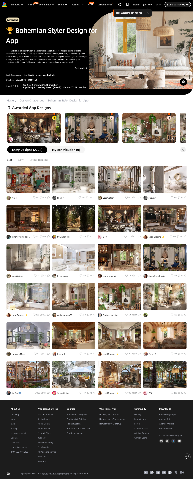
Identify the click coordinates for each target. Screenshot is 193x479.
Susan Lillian (63, 393)
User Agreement (18, 433)
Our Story (15, 414)
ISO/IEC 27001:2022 (19, 451)
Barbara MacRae (136, 139)
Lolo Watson (108, 197)
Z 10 (16, 139)
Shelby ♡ (61, 197)
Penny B (61, 353)
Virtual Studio (44, 428)
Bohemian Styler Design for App (68, 100)
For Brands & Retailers (77, 419)
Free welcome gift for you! (129, 12)
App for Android (166, 423)
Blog (13, 423)
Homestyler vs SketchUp (110, 423)
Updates (14, 437)
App (32, 75)
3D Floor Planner (45, 414)
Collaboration (44, 447)
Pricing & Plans (44, 433)
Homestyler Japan (19, 447)
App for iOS (164, 419)
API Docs (42, 461)
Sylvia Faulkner (64, 236)
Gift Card (42, 456)
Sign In (136, 4)
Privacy (14, 428)
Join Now (147, 4)
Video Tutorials (141, 428)
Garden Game (140, 437)
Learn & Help (140, 419)
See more (77, 69)
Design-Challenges (32, 100)
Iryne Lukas (62, 275)
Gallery (11, 100)
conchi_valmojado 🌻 (20, 236)
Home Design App (167, 414)
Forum (137, 423)
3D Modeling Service (47, 451)
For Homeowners (75, 433)
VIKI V (14, 197)
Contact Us (15, 442)
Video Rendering (45, 442)
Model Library (44, 423)
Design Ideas (43, 419)
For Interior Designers (77, 414)
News (13, 419)
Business (42, 437)
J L (150, 315)
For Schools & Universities (78, 428)
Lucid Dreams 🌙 (156, 236)
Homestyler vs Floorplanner (112, 419)
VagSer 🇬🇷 (16, 393)
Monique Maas (18, 353)
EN (156, 4)
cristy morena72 (64, 315)
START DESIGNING (176, 4)
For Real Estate (74, 423)
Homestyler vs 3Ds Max (110, 414)
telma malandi (109, 275)
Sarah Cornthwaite (80, 139)
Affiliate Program (142, 433)
